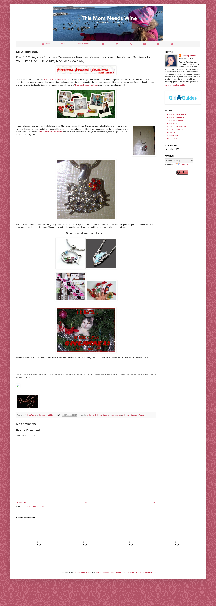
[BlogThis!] (66, 415)
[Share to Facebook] (72, 415)
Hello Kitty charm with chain (50, 132)
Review (141, 415)
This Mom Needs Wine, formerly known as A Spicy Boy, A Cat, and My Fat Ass (126, 573)
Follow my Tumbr (174, 124)
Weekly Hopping (173, 135)
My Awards (171, 133)
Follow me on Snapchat (176, 115)
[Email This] (63, 415)
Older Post (151, 502)
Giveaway (134, 415)
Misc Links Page (173, 139)
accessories (116, 415)
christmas (126, 415)
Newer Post (21, 502)
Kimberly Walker (189, 56)
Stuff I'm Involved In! (175, 130)
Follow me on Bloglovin (176, 117)
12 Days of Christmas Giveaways (99, 415)
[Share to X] (69, 415)
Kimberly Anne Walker (82, 573)
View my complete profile (175, 85)
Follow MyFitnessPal (175, 120)
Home (86, 502)
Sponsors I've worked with (177, 126)
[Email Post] (58, 415)
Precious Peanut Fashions (55, 79)
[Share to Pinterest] (75, 415)
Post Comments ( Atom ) (36, 507)
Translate (184, 164)
